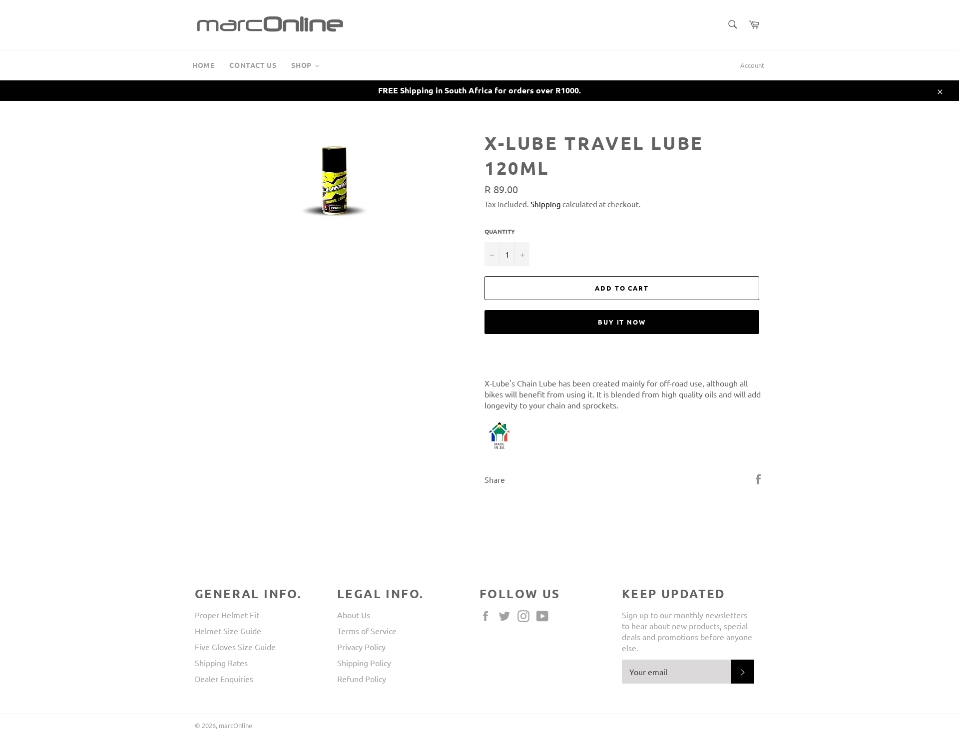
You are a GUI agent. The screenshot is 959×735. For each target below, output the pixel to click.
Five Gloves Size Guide (235, 647)
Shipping (545, 204)
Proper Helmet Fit (227, 615)
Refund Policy (361, 679)
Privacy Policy (361, 647)
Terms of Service (367, 631)
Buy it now (622, 322)
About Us (353, 615)
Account (752, 65)
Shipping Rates (221, 663)
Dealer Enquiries (224, 679)
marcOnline (235, 725)
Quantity (499, 231)
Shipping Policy (364, 663)
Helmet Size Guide (228, 631)
